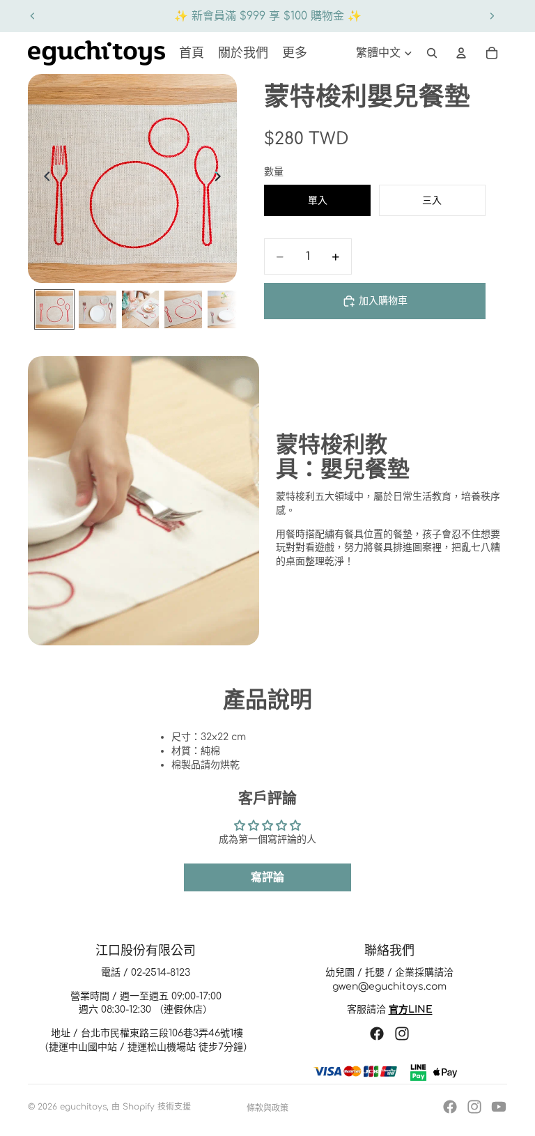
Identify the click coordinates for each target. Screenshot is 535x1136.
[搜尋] (432, 53)
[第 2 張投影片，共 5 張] (97, 309)
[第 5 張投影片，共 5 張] (226, 309)
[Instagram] (474, 1106)
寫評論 (267, 877)
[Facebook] (450, 1106)
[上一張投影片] (32, 16)
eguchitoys (83, 1107)
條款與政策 (267, 1108)
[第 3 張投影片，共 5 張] (141, 309)
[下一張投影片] (491, 16)
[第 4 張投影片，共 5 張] (183, 309)
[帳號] (461, 53)
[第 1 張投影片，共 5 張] (54, 309)
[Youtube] (498, 1106)
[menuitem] (294, 53)
